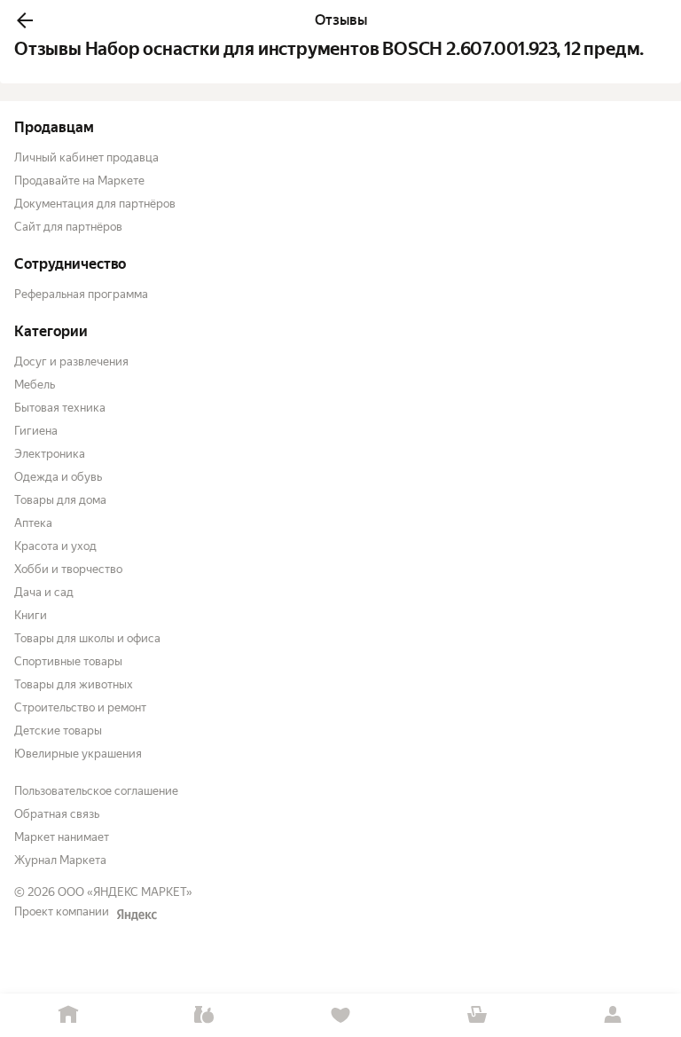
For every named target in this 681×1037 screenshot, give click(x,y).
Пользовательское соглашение (96, 790)
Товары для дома (60, 500)
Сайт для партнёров (68, 226)
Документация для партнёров (95, 203)
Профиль (612, 1015)
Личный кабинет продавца (86, 157)
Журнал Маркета (60, 860)
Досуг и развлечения (71, 361)
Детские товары (58, 730)
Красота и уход (55, 546)
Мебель (34, 384)
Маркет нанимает (61, 837)
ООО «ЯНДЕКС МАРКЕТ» (125, 892)
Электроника (49, 453)
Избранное (340, 1015)
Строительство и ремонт (80, 707)
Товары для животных (73, 684)
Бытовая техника (60, 407)
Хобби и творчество (68, 569)
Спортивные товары (68, 661)
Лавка (205, 1015)
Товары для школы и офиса (87, 638)
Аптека (33, 523)
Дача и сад (44, 592)
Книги (30, 615)
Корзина (477, 1015)
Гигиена (36, 430)
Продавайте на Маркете (79, 180)
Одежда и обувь (58, 476)
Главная (68, 1015)
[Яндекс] (136, 914)
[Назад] (24, 20)
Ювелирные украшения (78, 753)
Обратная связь (56, 814)
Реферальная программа (81, 294)
